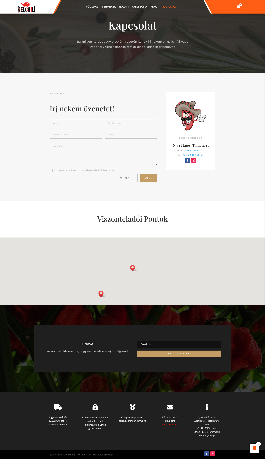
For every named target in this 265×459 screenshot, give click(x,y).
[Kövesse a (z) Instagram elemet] (193, 160)
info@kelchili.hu (195, 150)
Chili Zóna (139, 6)
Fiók (154, 6)
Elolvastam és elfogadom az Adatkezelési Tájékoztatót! (84, 170)
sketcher (108, 454)
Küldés (148, 177)
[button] (238, 7)
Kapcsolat (171, 6)
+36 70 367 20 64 (193, 155)
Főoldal (92, 6)
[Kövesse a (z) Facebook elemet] (187, 160)
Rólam (124, 6)
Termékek (109, 6)
